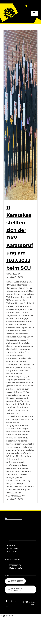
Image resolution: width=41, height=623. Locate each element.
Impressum (15, 565)
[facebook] (6, 601)
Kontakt (13, 551)
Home (12, 545)
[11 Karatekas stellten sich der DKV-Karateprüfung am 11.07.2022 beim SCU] (20, 115)
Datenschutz (15, 568)
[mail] (16, 601)
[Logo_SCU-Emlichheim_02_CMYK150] (9, 8)
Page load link (7, 616)
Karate (9, 274)
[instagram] (11, 601)
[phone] (6, 605)
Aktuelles (13, 548)
